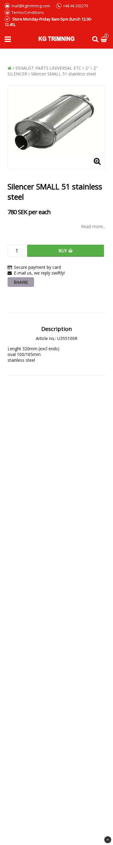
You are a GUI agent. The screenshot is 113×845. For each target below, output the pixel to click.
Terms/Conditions (27, 12)
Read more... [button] (93, 226)
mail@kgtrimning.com (30, 5)
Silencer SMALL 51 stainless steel (63, 74)
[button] (104, 39)
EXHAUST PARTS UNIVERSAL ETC (48, 68)
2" (87, 68)
